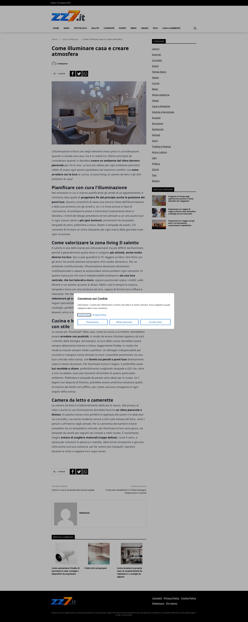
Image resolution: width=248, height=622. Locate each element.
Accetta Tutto (155, 322)
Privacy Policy (99, 315)
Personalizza (93, 322)
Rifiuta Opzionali (124, 322)
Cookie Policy (84, 315)
